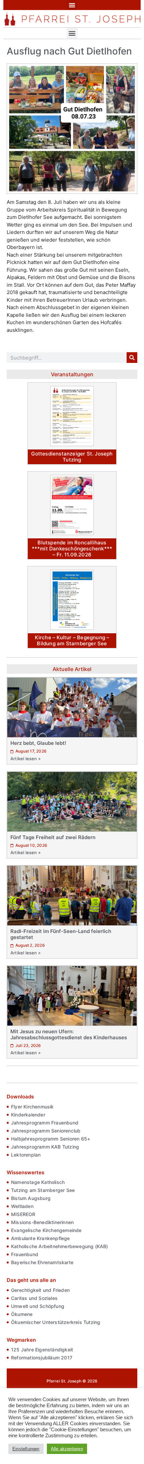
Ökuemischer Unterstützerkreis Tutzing (55, 1322)
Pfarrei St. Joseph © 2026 (72, 1380)
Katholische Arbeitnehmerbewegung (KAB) (59, 1246)
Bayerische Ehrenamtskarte (42, 1262)
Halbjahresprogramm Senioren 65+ (50, 1139)
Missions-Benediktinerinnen (42, 1222)
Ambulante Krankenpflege (40, 1238)
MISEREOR (23, 1214)
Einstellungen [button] (26, 1448)
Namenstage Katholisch (38, 1182)
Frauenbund (24, 1254)
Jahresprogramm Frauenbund (44, 1122)
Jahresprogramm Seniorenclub (45, 1131)
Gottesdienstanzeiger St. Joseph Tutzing (72, 456)
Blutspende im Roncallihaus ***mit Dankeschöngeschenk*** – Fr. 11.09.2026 (72, 548)
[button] (72, 5)
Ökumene (21, 1314)
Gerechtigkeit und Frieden (40, 1290)
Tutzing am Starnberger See (43, 1190)
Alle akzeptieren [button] (67, 1448)
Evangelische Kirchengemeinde (46, 1230)
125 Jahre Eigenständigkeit (42, 1349)
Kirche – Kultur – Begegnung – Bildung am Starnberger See (72, 640)
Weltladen (22, 1206)
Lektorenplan (26, 1155)
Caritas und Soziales (34, 1298)
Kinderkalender (28, 1114)
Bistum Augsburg (31, 1198)
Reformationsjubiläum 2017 (41, 1357)
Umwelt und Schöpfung (37, 1306)
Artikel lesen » (25, 758)
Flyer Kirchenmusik (32, 1106)
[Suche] (132, 357)
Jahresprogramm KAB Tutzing (45, 1147)
